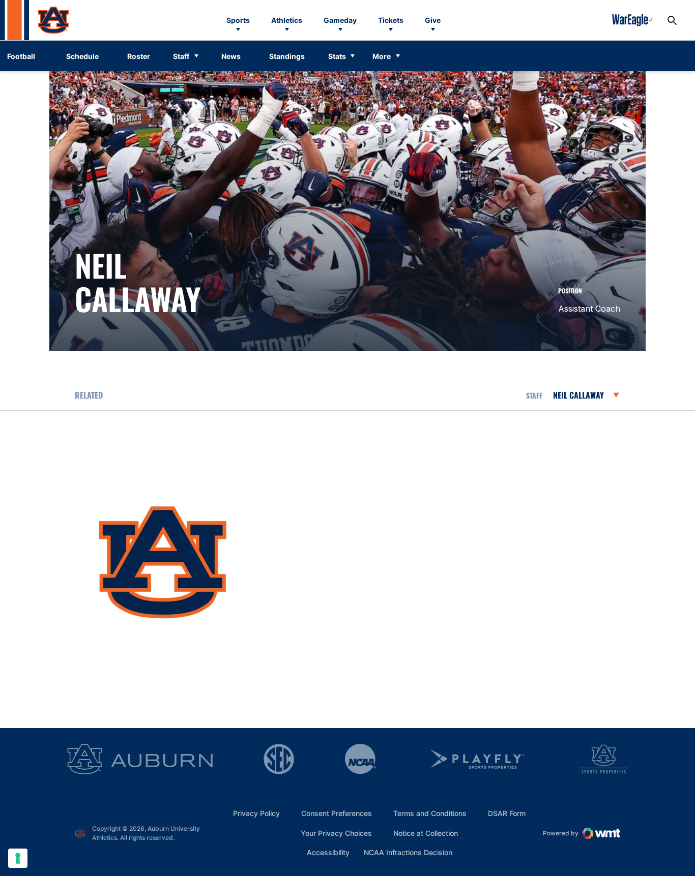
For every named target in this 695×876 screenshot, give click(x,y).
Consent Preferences (336, 813)
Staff (181, 56)
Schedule (82, 56)
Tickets (390, 20)
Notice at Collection (425, 833)
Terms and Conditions (430, 813)
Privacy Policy (256, 813)
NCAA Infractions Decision (408, 852)
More (381, 56)
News (231, 56)
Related (89, 395)
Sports (238, 20)
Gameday (340, 20)
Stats (337, 56)
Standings (287, 56)
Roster (138, 56)
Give (433, 20)
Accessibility (328, 852)
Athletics (286, 20)
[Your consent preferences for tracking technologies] (17, 858)
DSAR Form (507, 813)
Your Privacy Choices (336, 833)
